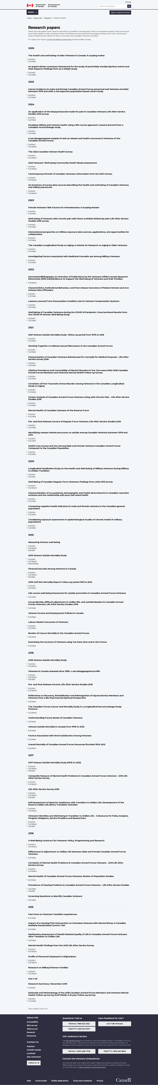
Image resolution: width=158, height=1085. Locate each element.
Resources (31, 1036)
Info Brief (31, 550)
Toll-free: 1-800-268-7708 (79, 1051)
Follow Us (34, 1063)
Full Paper (32, 61)
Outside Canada (34, 1050)
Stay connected (34, 1057)
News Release (33, 563)
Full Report (32, 146)
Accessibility (32, 1022)
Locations (31, 1053)
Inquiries (31, 1046)
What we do (32, 1029)
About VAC (38, 18)
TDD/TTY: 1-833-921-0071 (79, 1029)
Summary (31, 59)
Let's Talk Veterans (114, 1024)
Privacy (100, 1081)
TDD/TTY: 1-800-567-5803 (115, 1051)
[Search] (129, 6)
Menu (31, 12)
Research (47, 18)
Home (29, 18)
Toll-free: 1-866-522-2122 (79, 1024)
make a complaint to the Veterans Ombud (92, 1067)
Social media (41, 1081)
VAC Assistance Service (73, 1041)
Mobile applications (59, 1081)
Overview (31, 474)
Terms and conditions (82, 1081)
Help (29, 1081)
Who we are (32, 1025)
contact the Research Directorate (59, 39)
